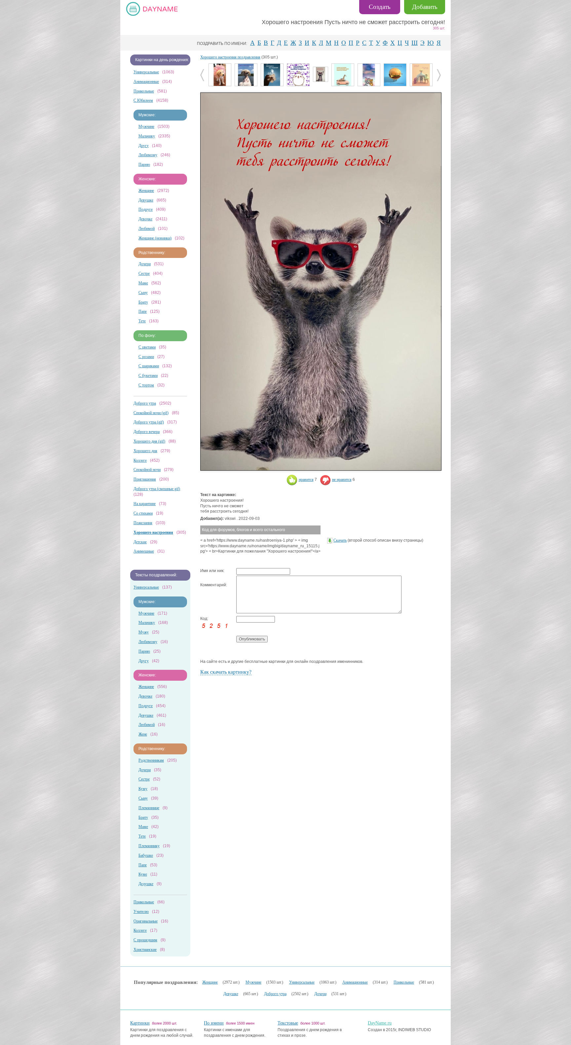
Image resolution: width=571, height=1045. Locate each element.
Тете (142, 321)
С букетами (148, 375)
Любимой (146, 228)
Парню (144, 164)
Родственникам (151, 760)
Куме (142, 874)
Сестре (144, 273)
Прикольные (143, 91)
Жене (142, 734)
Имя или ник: (212, 570)
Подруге (145, 209)
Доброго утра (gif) (148, 422)
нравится (306, 479)
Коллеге (140, 460)
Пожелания (142, 523)
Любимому (147, 155)
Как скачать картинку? (225, 672)
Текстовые (288, 1023)
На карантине (144, 503)
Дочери (144, 264)
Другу (143, 145)
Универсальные (146, 72)
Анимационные (146, 81)
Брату (143, 302)
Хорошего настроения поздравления (230, 57)
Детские (140, 542)
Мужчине (146, 126)
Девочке (145, 219)
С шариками (148, 366)
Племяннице (148, 808)
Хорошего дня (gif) (149, 441)
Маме (143, 283)
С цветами (147, 347)
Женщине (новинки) (154, 238)
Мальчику (146, 136)
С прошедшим (145, 940)
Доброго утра (144, 403)
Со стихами (143, 513)
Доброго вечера (146, 431)
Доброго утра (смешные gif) (156, 488)
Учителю (141, 911)
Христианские (145, 949)
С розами (146, 356)
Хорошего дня (145, 451)
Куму (142, 788)
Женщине (146, 190)
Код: (204, 618)
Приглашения (144, 479)
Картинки (140, 1023)
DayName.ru (380, 1023)
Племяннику (149, 846)
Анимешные (143, 551)
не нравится (342, 479)
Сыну (143, 292)
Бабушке (145, 855)
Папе (142, 311)
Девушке (145, 200)
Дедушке (145, 884)
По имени (214, 1023)
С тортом (146, 385)
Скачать (340, 540)
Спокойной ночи (147, 469)
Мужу (143, 632)
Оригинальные (145, 921)
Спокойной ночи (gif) (151, 413)
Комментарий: (213, 585)
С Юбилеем (143, 100)
